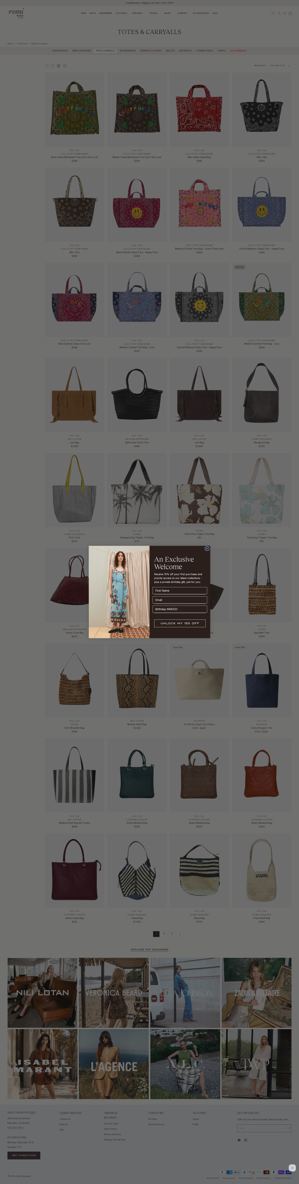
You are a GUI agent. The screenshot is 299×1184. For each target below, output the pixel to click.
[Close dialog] (207, 548)
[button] (180, 623)
